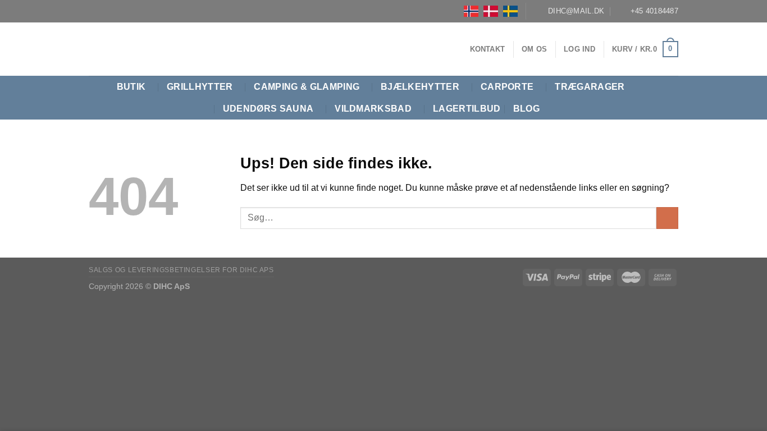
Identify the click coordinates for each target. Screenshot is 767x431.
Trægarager (589, 86)
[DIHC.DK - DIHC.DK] (103, 49)
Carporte (507, 86)
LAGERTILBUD (467, 108)
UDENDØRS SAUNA (268, 108)
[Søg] (673, 98)
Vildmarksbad (373, 108)
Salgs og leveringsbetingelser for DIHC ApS (181, 270)
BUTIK (131, 86)
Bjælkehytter (420, 86)
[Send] (667, 218)
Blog (526, 108)
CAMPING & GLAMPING (306, 86)
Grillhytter (200, 86)
